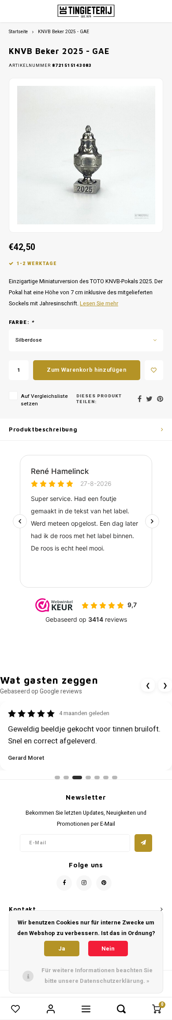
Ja (61, 948)
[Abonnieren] (143, 843)
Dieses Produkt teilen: (99, 399)
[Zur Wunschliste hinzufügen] (154, 370)
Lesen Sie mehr (99, 304)
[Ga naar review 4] (88, 777)
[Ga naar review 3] (77, 777)
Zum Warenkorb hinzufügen (87, 370)
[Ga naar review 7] (114, 777)
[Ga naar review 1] (57, 777)
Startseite (18, 31)
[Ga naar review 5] (97, 777)
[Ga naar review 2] (66, 777)
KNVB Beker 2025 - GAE (63, 31)
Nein (108, 948)
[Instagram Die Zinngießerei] (84, 883)
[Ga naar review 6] (105, 777)
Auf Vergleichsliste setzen (44, 400)
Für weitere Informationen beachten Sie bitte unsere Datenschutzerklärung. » (97, 975)
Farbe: (21, 322)
